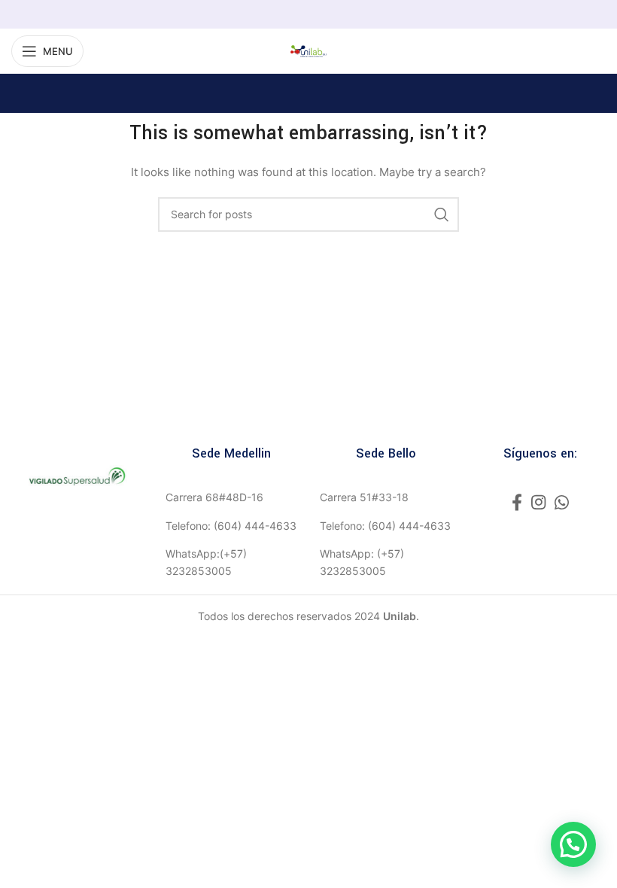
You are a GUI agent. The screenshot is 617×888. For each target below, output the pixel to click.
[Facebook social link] (517, 502)
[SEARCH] (441, 214)
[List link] (231, 497)
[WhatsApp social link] (561, 502)
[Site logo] (308, 50)
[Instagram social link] (538, 502)
